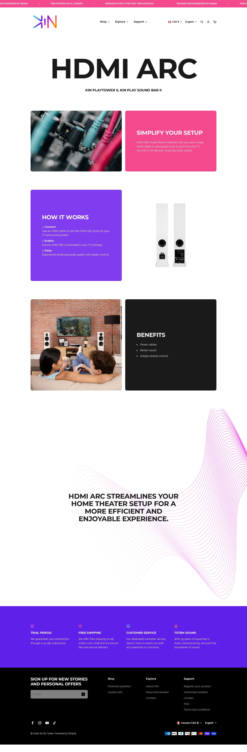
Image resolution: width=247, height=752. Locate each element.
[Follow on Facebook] (32, 723)
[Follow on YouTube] (47, 723)
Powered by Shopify (65, 733)
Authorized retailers (196, 692)
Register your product (197, 686)
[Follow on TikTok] (54, 723)
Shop (103, 21)
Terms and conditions (197, 709)
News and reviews (157, 692)
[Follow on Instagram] (40, 723)
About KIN (152, 686)
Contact (189, 698)
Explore (120, 21)
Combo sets (115, 692)
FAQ (186, 703)
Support (139, 21)
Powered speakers (119, 686)
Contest (151, 698)
